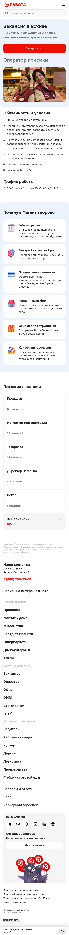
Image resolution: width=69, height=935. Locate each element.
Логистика (12, 761)
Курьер (9, 745)
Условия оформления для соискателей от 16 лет (26, 898)
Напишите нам (34, 845)
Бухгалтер (11, 673)
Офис (8, 690)
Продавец (11, 610)
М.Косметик (13, 626)
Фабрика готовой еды (21, 777)
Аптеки (9, 658)
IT (4, 714)
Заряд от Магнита (18, 634)
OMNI (7, 698)
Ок (62, 931)
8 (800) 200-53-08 (17, 579)
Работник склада (17, 737)
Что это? (7, 932)
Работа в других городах (14, 902)
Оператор (11, 682)
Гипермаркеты (15, 642)
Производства (15, 769)
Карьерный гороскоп (20, 805)
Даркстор (11, 753)
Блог (7, 797)
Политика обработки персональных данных (24, 894)
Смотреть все (34, 48)
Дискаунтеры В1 (16, 650)
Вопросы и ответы (18, 789)
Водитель (11, 729)
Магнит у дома (15, 618)
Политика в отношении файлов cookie (21, 890)
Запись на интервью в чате (25, 591)
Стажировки (13, 706)
